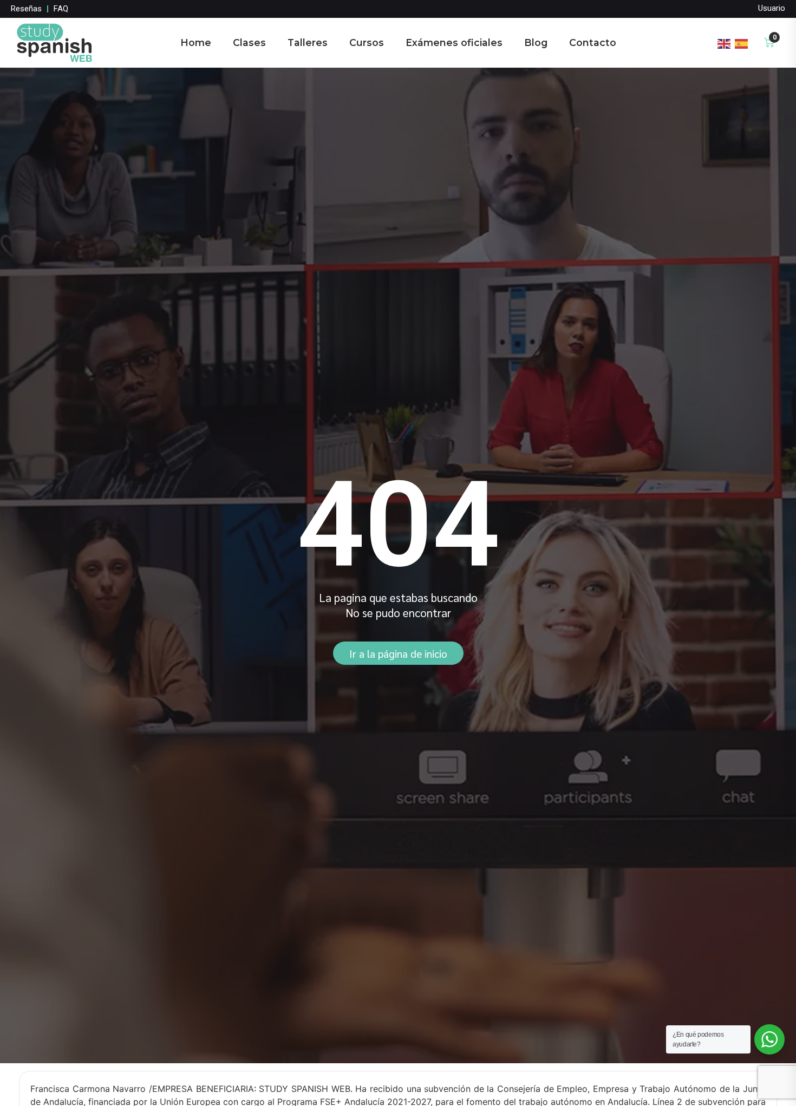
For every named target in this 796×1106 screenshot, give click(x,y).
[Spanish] (742, 42)
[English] (724, 42)
